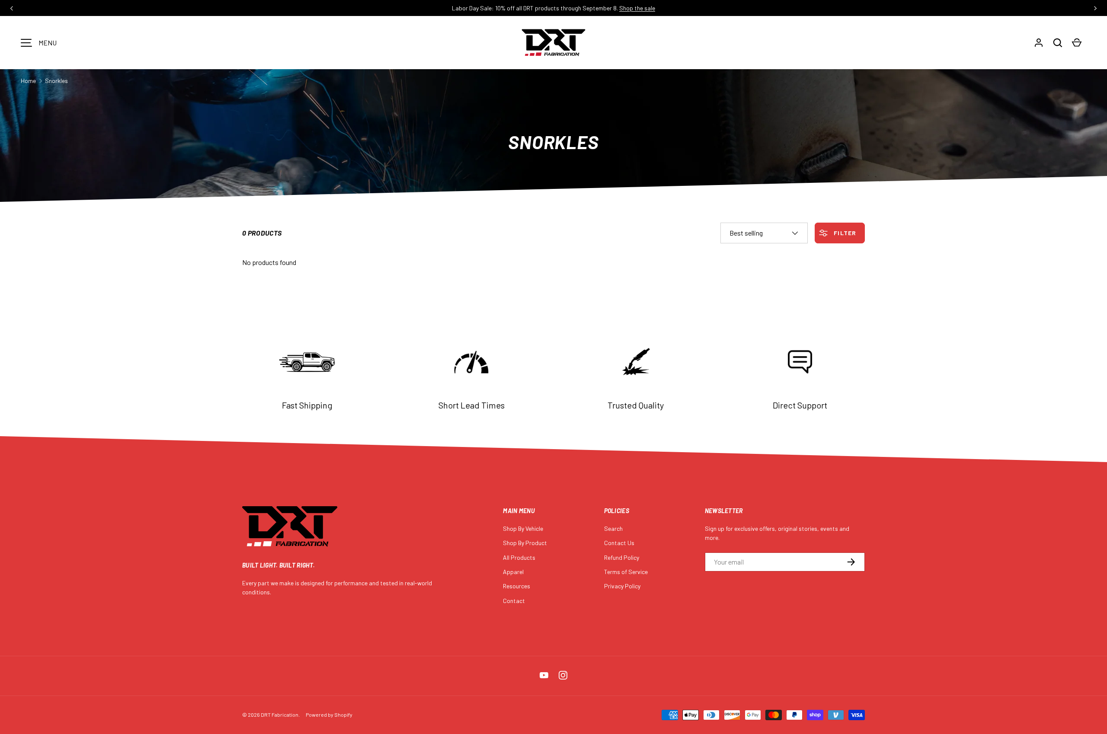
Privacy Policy (622, 586)
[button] (1057, 42)
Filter (844, 232)
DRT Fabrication (279, 715)
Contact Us (619, 542)
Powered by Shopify (329, 715)
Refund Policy (621, 557)
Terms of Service (626, 571)
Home (28, 80)
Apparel (513, 571)
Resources (516, 586)
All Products (519, 557)
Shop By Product (525, 542)
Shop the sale (637, 8)
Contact (514, 600)
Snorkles (56, 80)
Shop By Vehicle (523, 528)
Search (613, 528)
